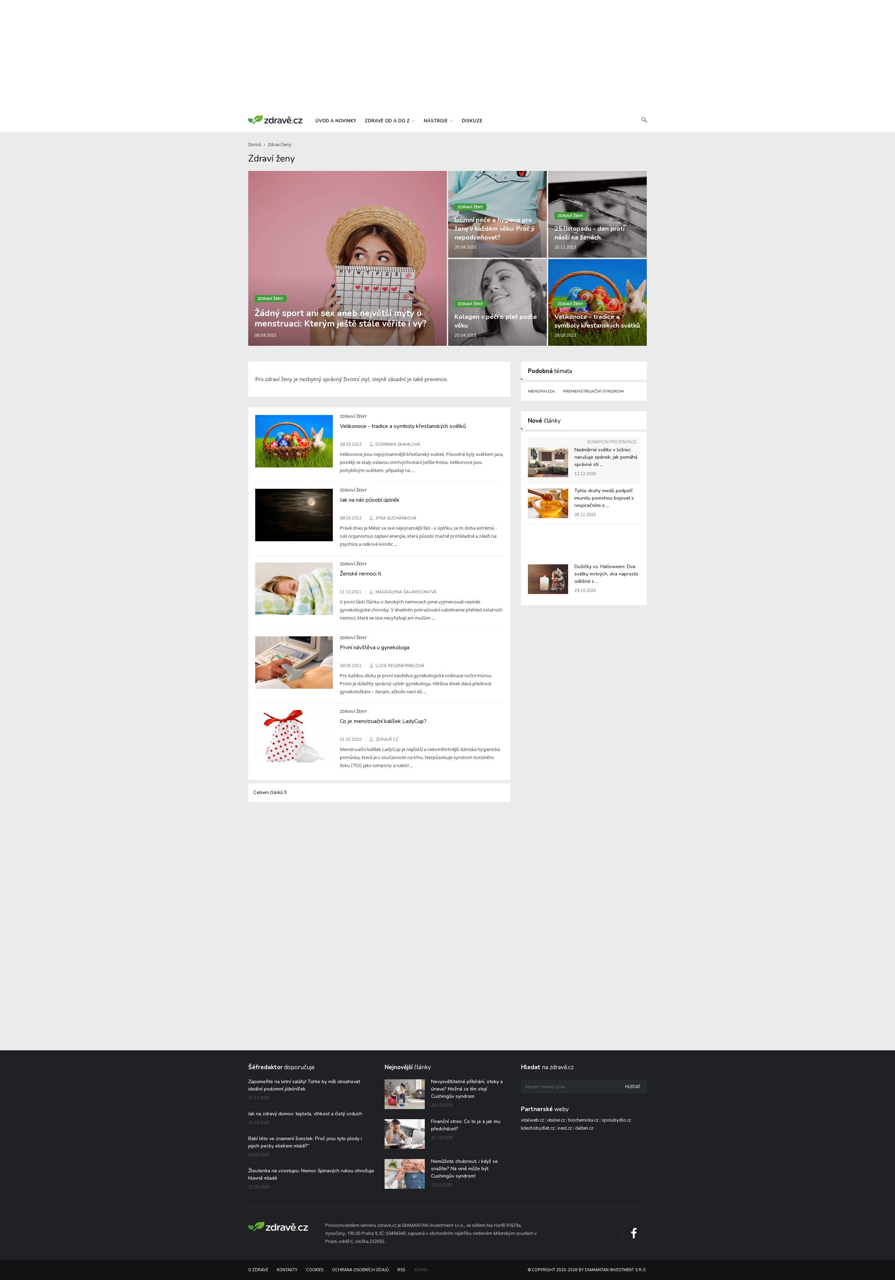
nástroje (436, 121)
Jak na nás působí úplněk (370, 500)
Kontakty (287, 1270)
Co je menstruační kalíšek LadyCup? (383, 721)
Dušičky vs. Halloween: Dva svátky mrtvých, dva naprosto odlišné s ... (606, 574)
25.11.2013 (565, 247)
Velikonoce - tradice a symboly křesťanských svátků (597, 321)
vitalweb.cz (532, 1120)
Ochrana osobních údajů (360, 1270)
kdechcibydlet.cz (537, 1128)
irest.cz (565, 1128)
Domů (254, 144)
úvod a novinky (335, 121)
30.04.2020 (465, 247)
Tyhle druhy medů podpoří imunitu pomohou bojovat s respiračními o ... (604, 498)
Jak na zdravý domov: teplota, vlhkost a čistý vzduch (305, 1113)
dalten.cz (584, 1128)
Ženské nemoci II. (361, 574)
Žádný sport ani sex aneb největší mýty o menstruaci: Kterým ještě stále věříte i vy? (341, 318)
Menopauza (541, 391)
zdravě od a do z (388, 121)
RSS (401, 1270)
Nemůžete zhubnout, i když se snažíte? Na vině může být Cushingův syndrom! (464, 1168)
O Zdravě (258, 1270)
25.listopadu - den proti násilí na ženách (589, 233)
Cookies (314, 1270)
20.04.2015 (465, 335)
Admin (420, 1270)
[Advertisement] (447, 56)
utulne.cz (556, 1120)
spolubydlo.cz (616, 1120)
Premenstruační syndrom (593, 391)
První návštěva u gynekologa (374, 647)
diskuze (472, 121)
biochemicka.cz (583, 1120)
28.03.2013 (565, 335)
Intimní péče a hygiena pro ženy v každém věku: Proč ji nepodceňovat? (494, 229)
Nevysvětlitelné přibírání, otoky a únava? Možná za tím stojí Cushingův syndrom (467, 1089)
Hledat (632, 1086)
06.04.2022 (265, 335)
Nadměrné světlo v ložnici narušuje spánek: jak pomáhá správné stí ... (605, 457)
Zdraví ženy (280, 144)
